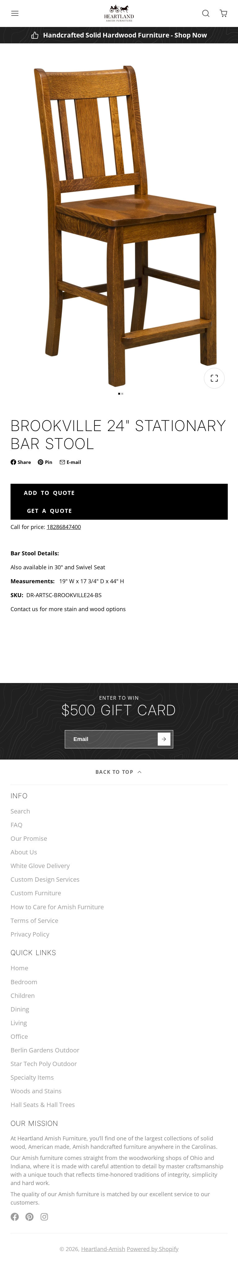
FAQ (17, 825)
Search (20, 811)
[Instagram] (45, 1217)
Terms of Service (34, 920)
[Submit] (164, 739)
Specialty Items (32, 1077)
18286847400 (64, 527)
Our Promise (29, 838)
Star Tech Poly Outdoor (44, 1064)
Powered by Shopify (152, 1249)
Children (23, 995)
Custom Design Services (45, 879)
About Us (24, 852)
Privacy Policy (30, 934)
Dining (20, 1009)
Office (19, 1036)
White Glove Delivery (40, 866)
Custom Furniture (36, 893)
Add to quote (49, 492)
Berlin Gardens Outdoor (45, 1050)
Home (19, 968)
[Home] (119, 13)
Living (19, 1023)
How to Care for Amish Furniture (57, 907)
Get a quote (49, 510)
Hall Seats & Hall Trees (43, 1104)
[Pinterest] (29, 1217)
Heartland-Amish (103, 1249)
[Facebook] (15, 1217)
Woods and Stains (36, 1091)
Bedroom (24, 982)
